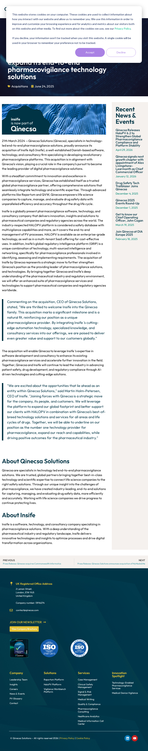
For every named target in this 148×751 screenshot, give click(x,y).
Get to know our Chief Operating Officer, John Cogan (129, 217)
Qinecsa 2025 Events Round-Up (127, 201)
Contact (14, 703)
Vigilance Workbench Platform (55, 690)
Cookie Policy (83, 738)
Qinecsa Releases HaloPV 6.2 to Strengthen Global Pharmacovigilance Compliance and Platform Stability (129, 137)
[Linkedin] (127, 738)
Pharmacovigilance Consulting (88, 710)
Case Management (87, 679)
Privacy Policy (122, 28)
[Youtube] (135, 738)
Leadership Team (18, 679)
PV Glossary (16, 698)
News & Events (17, 693)
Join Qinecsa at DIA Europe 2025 (129, 233)
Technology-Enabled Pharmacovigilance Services (123, 685)
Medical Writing (86, 699)
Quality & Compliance (89, 704)
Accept (90, 52)
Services (84, 673)
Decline (121, 52)
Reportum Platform (54, 679)
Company (16, 673)
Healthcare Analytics (88, 716)
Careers (14, 689)
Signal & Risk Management (85, 693)
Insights (14, 684)
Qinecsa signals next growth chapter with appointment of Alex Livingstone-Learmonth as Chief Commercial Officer (130, 164)
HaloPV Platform (52, 684)
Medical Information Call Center (91, 722)
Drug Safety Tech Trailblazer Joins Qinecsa (127, 186)
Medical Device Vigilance (125, 693)
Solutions (50, 673)
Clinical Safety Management (85, 686)
